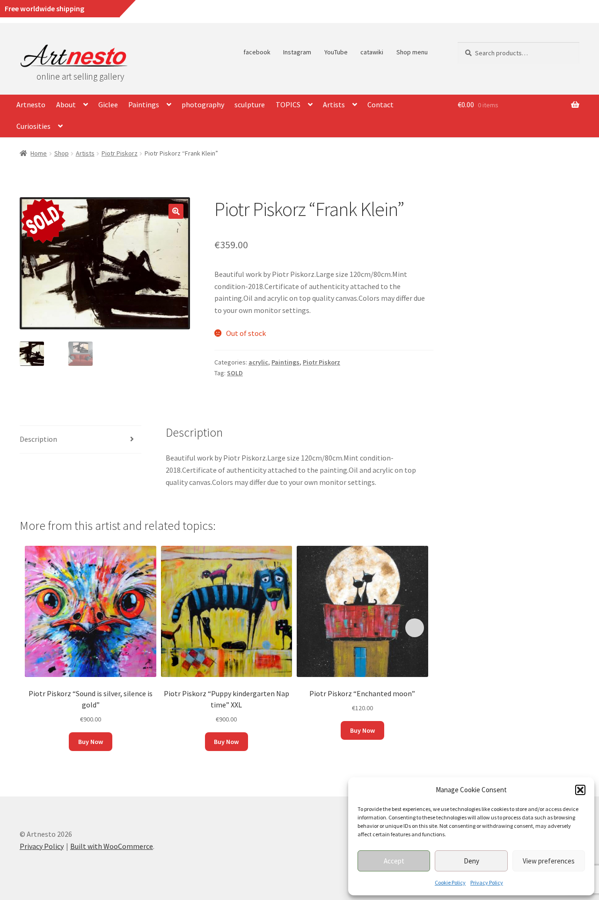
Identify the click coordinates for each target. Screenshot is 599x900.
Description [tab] (38, 439)
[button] (580, 790)
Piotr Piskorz (120, 153)
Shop (61, 153)
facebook (256, 52)
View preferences (549, 860)
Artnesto (30, 104)
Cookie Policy (450, 882)
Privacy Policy (486, 882)
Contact (380, 104)
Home (38, 153)
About (66, 104)
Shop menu (412, 52)
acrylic (258, 362)
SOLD (235, 373)
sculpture (249, 104)
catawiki (371, 52)
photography (203, 104)
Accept (394, 860)
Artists (334, 104)
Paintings (143, 104)
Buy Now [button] (90, 741)
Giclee (108, 104)
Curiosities (33, 126)
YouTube (336, 52)
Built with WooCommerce (111, 846)
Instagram (297, 52)
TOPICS (288, 104)
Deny (471, 860)
